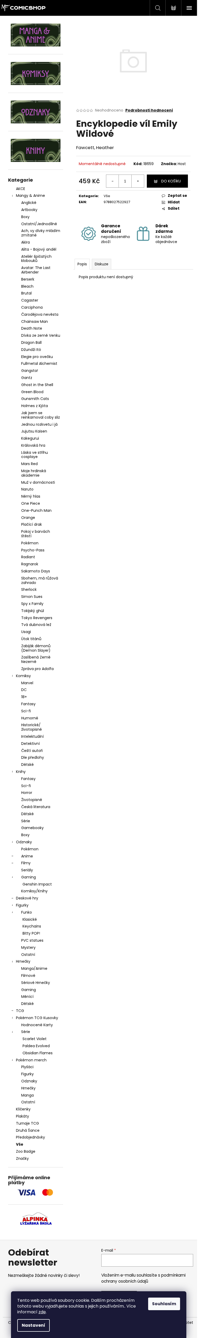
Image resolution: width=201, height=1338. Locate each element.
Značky (22, 1158)
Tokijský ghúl (32, 610)
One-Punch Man (36, 510)
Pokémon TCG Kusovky (37, 1017)
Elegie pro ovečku (37, 356)
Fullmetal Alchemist (39, 363)
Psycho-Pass (32, 550)
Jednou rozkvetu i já (39, 424)
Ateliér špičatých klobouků (36, 259)
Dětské (27, 764)
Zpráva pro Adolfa (37, 668)
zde (42, 1312)
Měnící (27, 996)
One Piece (30, 503)
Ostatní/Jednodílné (39, 223)
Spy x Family (32, 603)
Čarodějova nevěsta (39, 314)
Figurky (22, 905)
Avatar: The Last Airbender (36, 270)
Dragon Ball (31, 342)
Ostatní (28, 954)
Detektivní (30, 743)
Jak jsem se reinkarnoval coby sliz (40, 415)
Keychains (32, 926)
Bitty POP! (31, 933)
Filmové (28, 975)
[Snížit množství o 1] (112, 181)
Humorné (29, 718)
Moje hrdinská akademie (33, 473)
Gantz (26, 377)
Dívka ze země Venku (40, 335)
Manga (27, 1095)
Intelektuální (32, 736)
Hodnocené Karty (37, 1025)
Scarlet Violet (35, 1038)
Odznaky (24, 842)
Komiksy (23, 675)
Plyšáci (27, 1067)
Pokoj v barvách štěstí (35, 534)
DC (24, 689)
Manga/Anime (34, 968)
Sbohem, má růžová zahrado (39, 580)
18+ (24, 696)
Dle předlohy (32, 757)
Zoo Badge (25, 1151)
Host (182, 163)
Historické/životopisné (31, 727)
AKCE (20, 188)
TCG (20, 1010)
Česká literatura (35, 806)
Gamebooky (32, 827)
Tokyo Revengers (36, 617)
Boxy (25, 216)
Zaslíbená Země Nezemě (36, 659)
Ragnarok (29, 564)
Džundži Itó (31, 349)
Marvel (27, 683)
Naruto (27, 489)
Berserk (27, 279)
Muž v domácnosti (38, 482)
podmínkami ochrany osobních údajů (143, 1278)
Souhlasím (164, 1304)
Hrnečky (23, 961)
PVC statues (32, 940)
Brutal (26, 293)
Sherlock (29, 589)
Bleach (27, 286)
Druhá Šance (28, 1130)
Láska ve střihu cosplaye (34, 455)
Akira (25, 242)
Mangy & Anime (30, 195)
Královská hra (33, 445)
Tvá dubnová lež (36, 624)
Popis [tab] (82, 264)
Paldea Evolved (36, 1046)
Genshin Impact (37, 884)
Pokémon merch (31, 1060)
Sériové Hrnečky (35, 982)
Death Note (31, 328)
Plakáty (22, 1116)
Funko (26, 912)
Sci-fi (26, 711)
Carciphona (32, 307)
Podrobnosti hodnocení (149, 110)
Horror (26, 792)
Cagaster (29, 300)
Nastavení (33, 1325)
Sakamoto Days (35, 571)
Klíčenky (23, 1109)
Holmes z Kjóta (34, 405)
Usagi (26, 631)
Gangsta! (29, 370)
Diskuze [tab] (101, 264)
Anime (27, 856)
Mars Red (29, 463)
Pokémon (29, 543)
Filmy (26, 863)
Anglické (28, 202)
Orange (28, 517)
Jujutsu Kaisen (34, 431)
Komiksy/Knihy (34, 891)
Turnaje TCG (27, 1123)
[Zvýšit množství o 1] (137, 181)
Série (25, 821)
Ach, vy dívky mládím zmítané (40, 233)
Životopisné (31, 799)
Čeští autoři (32, 750)
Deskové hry (27, 898)
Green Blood (32, 391)
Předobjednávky (30, 1137)
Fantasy (28, 704)
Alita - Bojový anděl (38, 249)
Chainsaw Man (34, 321)
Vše (19, 1144)
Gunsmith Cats (35, 398)
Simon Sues (31, 596)
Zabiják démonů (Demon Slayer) (36, 648)
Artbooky (29, 209)
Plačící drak (31, 524)
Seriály (27, 870)
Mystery (28, 947)
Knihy (21, 771)
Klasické (30, 919)
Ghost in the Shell (37, 384)
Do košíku (171, 181)
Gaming (28, 877)
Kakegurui (30, 438)
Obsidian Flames (38, 1053)
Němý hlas (30, 496)
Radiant (28, 557)
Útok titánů (31, 638)
